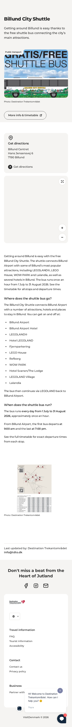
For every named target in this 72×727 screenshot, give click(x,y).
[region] (36, 209)
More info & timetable (23, 115)
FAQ (12, 636)
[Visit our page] (36, 586)
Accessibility (16, 645)
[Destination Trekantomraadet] (17, 602)
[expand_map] (62, 181)
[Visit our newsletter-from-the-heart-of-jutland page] (46, 586)
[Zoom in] (62, 228)
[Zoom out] (62, 237)
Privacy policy (17, 671)
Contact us (15, 666)
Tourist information (20, 641)
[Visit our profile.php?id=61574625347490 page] (26, 586)
